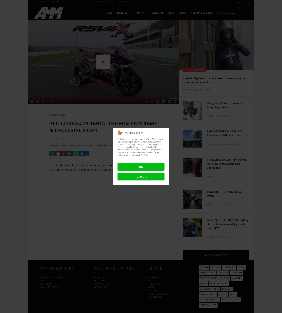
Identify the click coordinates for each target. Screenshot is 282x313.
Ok (141, 166)
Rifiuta (141, 176)
